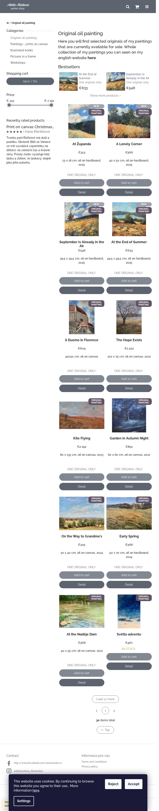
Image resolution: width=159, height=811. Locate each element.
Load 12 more (105, 699)
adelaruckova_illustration (28, 771)
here (36, 790)
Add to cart (81, 182)
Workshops (17, 62)
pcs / (30, 81)
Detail (82, 192)
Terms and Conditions (94, 761)
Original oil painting (23, 37)
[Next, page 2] (105, 710)
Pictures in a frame (23, 56)
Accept (133, 784)
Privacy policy (90, 766)
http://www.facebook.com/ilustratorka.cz (38, 763)
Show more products (104, 95)
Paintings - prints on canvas (29, 44)
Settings (23, 801)
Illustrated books (21, 50)
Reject (113, 784)
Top (107, 730)
